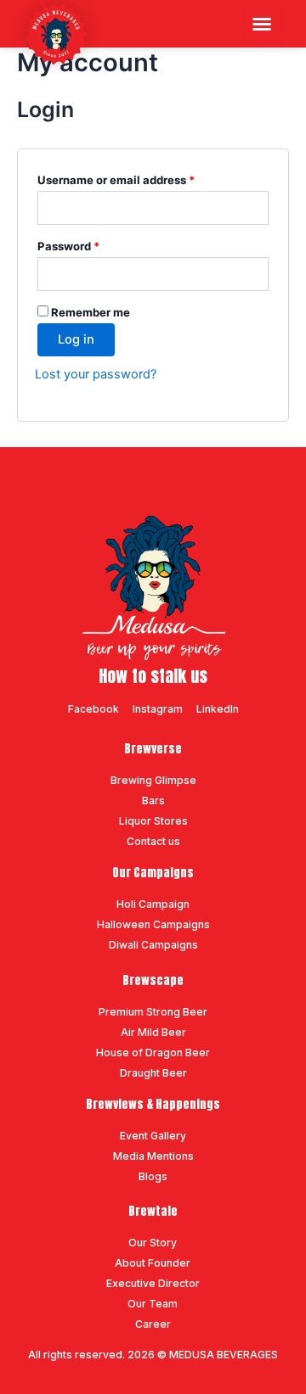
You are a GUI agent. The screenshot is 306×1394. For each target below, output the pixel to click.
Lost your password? (95, 374)
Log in (76, 339)
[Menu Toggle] (261, 23)
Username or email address (140, 178)
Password (92, 244)
